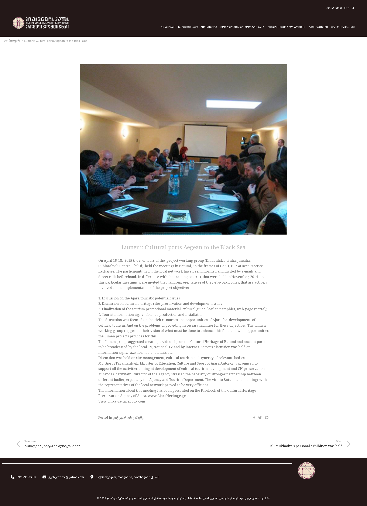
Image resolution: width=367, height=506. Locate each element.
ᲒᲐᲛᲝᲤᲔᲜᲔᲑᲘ (318, 27)
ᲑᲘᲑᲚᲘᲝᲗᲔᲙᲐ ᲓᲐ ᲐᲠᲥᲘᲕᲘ (286, 27)
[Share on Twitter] (260, 418)
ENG (347, 8)
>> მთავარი (12, 40)
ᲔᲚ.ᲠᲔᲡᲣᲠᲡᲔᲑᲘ (343, 27)
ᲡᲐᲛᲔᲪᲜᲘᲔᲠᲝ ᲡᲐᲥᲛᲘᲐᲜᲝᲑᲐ (197, 27)
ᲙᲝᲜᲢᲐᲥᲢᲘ (334, 8)
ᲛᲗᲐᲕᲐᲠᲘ (168, 27)
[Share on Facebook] (254, 418)
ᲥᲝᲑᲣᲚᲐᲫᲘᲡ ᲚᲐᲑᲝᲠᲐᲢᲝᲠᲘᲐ (242, 27)
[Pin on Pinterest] (267, 418)
